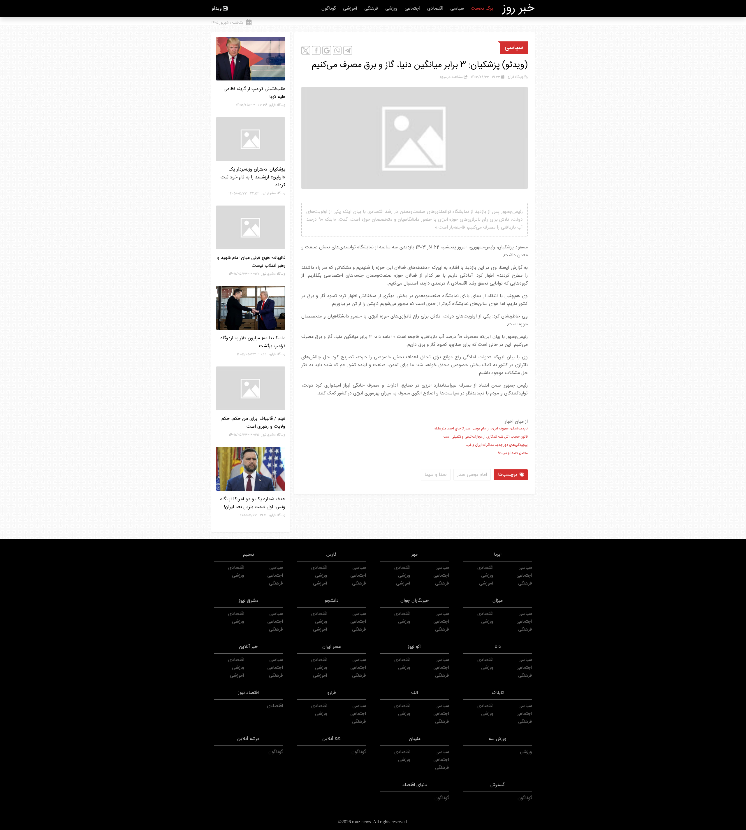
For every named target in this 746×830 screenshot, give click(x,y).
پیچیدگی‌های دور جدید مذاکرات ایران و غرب (496, 445)
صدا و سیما (436, 475)
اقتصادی (435, 9)
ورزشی (391, 9)
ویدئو (217, 9)
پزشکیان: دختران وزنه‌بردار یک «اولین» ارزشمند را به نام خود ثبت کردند (253, 177)
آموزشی (350, 9)
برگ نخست (482, 9)
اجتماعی (412, 9)
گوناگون (328, 9)
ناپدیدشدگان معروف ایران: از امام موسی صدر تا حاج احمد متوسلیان (481, 428)
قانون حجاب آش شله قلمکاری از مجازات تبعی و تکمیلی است (486, 437)
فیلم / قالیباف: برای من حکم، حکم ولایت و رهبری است (253, 423)
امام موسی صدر (472, 475)
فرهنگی (371, 9)
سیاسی (457, 9)
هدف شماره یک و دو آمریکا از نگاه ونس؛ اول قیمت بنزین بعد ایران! (252, 503)
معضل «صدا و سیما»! (513, 453)
